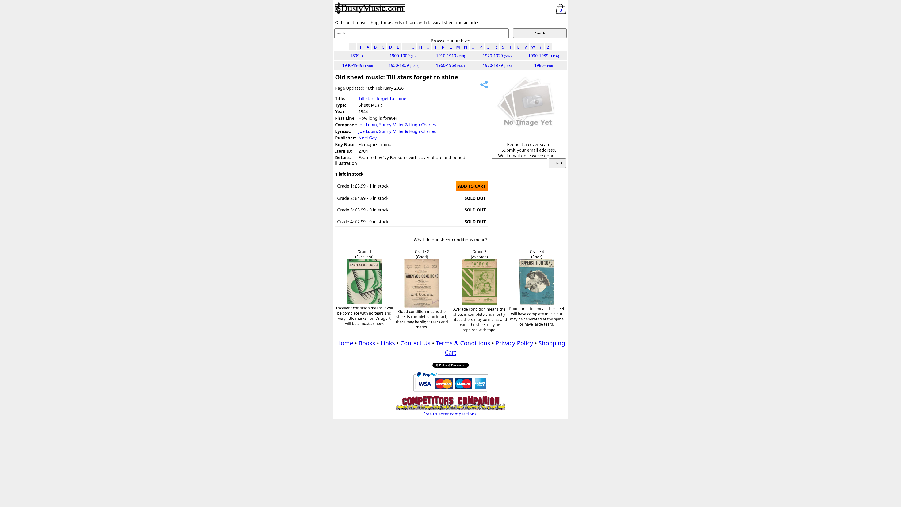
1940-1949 (357, 65)
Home (344, 343)
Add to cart (471, 186)
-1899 (357, 55)
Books (367, 343)
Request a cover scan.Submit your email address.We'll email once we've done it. (528, 150)
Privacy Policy (514, 343)
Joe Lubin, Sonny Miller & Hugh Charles (397, 124)
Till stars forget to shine (382, 98)
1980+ (543, 65)
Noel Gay (368, 138)
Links (388, 343)
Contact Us (415, 343)
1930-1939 (543, 55)
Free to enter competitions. (450, 414)
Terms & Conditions (463, 343)
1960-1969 (450, 65)
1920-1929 (497, 55)
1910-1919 (450, 55)
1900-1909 (403, 55)
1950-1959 (404, 65)
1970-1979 (497, 65)
